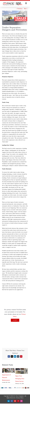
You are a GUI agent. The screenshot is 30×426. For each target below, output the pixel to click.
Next (25, 9)
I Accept (15, 320)
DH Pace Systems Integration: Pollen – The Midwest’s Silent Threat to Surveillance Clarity (21, 385)
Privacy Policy (19, 410)
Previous (19, 9)
